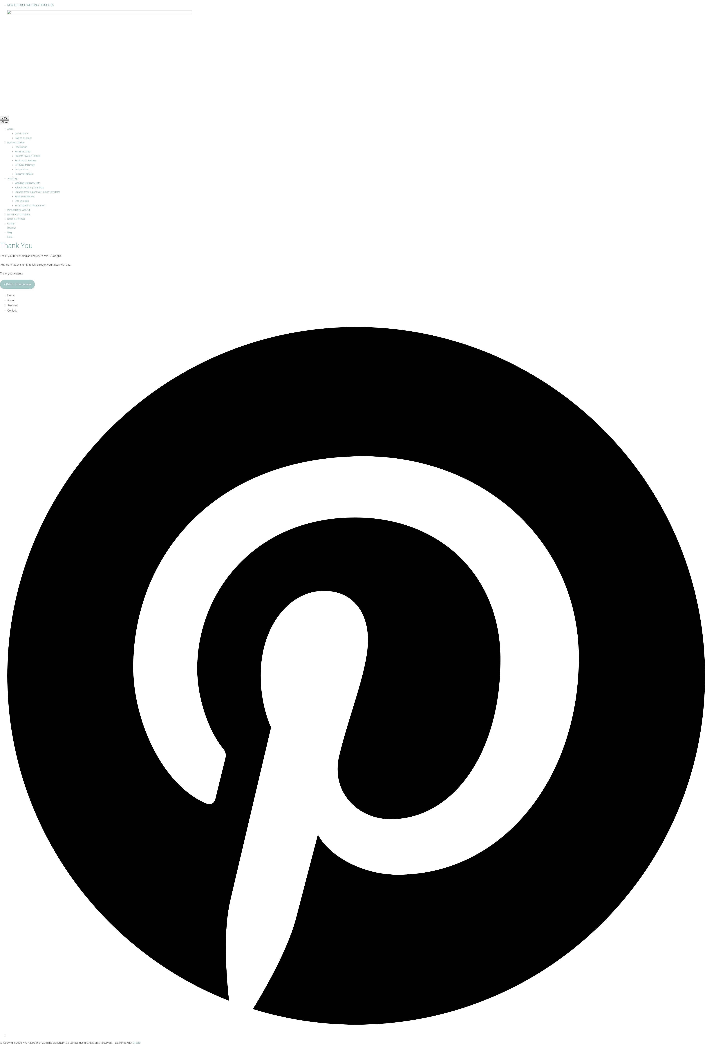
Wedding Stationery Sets (27, 183)
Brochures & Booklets (25, 160)
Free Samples (22, 201)
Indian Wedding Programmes (30, 205)
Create (136, 1042)
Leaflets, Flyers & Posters (27, 156)
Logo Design (21, 147)
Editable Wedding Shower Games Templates (37, 192)
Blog (9, 232)
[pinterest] (356, 1035)
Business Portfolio (24, 174)
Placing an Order (23, 138)
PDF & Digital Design (25, 165)
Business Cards (23, 151)
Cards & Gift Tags (16, 219)
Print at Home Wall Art (18, 210)
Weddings (12, 178)
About (10, 129)
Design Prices (21, 169)
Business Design (16, 142)
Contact (11, 223)
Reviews (11, 228)
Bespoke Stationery (25, 196)
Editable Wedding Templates (29, 187)
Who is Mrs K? (22, 133)
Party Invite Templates (18, 214)
